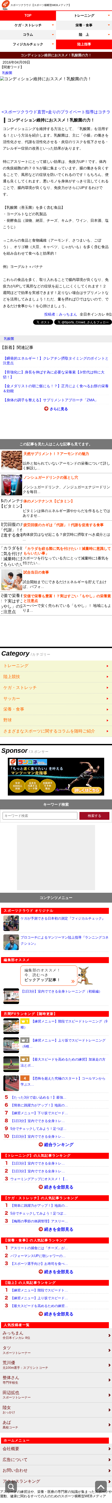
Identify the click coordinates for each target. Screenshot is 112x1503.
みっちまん (16, 1335)
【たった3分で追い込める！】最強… (38, 1097)
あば (10, 1424)
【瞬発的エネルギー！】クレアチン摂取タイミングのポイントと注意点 (56, 360)
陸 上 (84, 34)
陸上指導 (84, 44)
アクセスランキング (21, 1481)
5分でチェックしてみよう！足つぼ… (38, 1129)
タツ (17, 1350)
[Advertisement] (56, 95)
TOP (28, 15)
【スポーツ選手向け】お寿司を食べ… (39, 1264)
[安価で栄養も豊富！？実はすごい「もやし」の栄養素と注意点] (56, 603)
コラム (28, 34)
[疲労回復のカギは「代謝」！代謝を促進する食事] (56, 532)
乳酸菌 (7, 73)
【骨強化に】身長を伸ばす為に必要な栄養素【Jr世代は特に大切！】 (53, 374)
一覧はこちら (56, 666)
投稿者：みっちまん (60, 314)
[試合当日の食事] (56, 580)
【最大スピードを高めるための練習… (39, 1306)
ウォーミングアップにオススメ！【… (39, 1179)
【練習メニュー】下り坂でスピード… (39, 1113)
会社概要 (11, 1448)
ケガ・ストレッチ (28, 25)
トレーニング (84, 15)
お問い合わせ (15, 1470)
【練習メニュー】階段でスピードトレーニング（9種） (64, 1024)
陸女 (9, 1409)
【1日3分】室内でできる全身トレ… (37, 1121)
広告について (15, 1459)
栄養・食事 (84, 25)
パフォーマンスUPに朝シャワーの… (38, 1256)
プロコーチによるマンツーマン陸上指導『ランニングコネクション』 (65, 940)
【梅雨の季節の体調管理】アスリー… (39, 1221)
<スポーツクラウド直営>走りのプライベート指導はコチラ (56, 112)
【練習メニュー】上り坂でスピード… (39, 1298)
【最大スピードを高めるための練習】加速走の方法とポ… (63, 1062)
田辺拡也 (17, 1395)
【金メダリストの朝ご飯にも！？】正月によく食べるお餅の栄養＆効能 (56, 388)
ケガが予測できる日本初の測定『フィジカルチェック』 (63, 918)
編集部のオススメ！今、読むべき (42, 975)
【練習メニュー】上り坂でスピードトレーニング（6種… (63, 1043)
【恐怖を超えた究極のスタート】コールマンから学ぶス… (63, 1081)
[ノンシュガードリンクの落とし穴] (56, 485)
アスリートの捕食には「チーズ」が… (39, 1248)
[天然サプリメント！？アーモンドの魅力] (56, 461)
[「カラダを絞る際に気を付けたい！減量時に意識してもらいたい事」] (56, 556)
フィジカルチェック (28, 44)
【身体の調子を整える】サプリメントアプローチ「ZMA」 (50, 400)
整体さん (11, 1379)
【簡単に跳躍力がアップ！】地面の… (39, 1105)
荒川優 (25, 1365)
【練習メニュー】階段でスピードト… (39, 1290)
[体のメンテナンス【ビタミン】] (56, 508)
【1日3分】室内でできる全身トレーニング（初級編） (61, 991)
